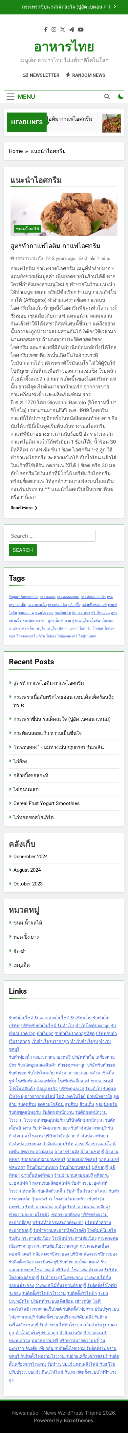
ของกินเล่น (63, 613)
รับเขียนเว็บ (81, 1017)
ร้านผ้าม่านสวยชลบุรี (73, 1175)
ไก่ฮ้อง (51, 636)
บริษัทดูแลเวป (71, 1088)
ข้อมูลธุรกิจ (47, 1088)
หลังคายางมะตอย (72, 1072)
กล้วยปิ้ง (74, 605)
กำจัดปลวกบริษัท (58, 1143)
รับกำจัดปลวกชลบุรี (89, 1128)
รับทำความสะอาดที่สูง (45, 1206)
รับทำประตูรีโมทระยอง (61, 1277)
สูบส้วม (71, 1104)
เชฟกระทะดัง (29, 258)
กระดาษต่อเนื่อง (36, 1238)
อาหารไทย (64, 46)
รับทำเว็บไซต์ (21, 1017)
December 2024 (30, 857)
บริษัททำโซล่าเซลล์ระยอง (79, 1269)
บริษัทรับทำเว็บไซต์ (39, 1025)
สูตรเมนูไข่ (80, 620)
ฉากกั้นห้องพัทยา (37, 1175)
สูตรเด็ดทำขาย (59, 620)
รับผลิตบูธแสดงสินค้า (37, 1065)
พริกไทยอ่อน (100, 613)
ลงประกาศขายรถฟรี (52, 1057)
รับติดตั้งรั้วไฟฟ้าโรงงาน (44, 1293)
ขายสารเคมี (102, 1080)
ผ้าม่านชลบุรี (92, 1151)
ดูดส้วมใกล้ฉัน (50, 1104)
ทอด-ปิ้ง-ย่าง (26, 937)
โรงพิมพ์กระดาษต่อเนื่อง (74, 1238)
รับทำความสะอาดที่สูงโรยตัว (59, 1230)
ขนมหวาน (26, 613)
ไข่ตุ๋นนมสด (87, 636)
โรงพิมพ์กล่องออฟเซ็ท (35, 1080)
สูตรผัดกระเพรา (34, 620)
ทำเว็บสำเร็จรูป (84, 1041)
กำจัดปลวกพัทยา (92, 1135)
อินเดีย (32, 1348)
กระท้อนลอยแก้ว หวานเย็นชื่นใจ (68, 8)
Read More (22, 507)
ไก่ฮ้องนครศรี (67, 636)
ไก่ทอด (98, 628)
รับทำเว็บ (65, 1025)
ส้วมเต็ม (86, 1104)
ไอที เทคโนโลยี (71, 1096)
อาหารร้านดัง (66, 1151)
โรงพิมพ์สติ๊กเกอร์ (73, 1080)
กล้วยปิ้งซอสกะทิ (94, 605)
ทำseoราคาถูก (72, 1065)
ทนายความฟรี (45, 1340)
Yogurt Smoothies (23, 597)
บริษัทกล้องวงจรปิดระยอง (93, 1253)
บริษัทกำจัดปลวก (59, 1135)
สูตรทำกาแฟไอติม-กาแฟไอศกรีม (52, 119)
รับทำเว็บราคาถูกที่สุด (75, 1033)
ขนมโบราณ (44, 613)
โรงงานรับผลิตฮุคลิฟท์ (49, 1183)
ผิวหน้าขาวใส (99, 1096)
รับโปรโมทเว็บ (41, 1072)
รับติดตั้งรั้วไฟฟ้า (82, 1293)
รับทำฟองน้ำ (20, 1057)
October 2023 (28, 884)
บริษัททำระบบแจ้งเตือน (52, 1301)
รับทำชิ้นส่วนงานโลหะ (87, 1191)
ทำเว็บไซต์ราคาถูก (92, 1025)
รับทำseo (18, 1072)
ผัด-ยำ (20, 951)
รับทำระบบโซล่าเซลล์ (79, 1261)
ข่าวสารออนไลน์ (39, 1096)
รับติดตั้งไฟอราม (78, 1309)
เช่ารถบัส (83, 1301)
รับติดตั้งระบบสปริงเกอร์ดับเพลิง (64, 1316)
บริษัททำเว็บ (83, 1057)
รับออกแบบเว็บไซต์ (52, 1017)
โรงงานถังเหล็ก (23, 1191)
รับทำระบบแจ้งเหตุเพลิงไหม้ (73, 1364)
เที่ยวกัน (47, 1348)
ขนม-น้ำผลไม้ (27, 229)
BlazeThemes (78, 1420)
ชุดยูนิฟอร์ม (106, 1104)
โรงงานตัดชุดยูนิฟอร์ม (44, 1120)
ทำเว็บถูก (45, 1033)
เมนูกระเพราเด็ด (21, 628)
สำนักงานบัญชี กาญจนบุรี (83, 1332)
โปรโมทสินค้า (22, 1088)
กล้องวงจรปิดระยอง (51, 1253)
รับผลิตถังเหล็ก (51, 1191)
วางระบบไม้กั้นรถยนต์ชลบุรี (60, 1285)
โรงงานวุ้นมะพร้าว (70, 1198)
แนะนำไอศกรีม (80, 628)
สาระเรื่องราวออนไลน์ (95, 1143)
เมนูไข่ (40, 628)
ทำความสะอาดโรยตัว (29, 1214)
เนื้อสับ (95, 620)
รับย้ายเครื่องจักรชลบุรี (87, 1356)
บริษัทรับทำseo (101, 1065)
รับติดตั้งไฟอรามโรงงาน (43, 1356)
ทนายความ (19, 1340)
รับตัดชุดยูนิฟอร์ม (25, 1112)
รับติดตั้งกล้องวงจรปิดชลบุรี (33, 1261)
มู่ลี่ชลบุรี (100, 1167)
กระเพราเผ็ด (57, 605)
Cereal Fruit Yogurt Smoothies (46, 803)
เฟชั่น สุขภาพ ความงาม (31, 1151)
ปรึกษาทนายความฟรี (79, 1340)
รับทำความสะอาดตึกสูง (88, 1206)
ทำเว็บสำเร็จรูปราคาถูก (36, 1332)
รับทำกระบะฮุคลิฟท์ (89, 1183)
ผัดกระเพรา (81, 613)
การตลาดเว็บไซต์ (46, 1309)
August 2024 (27, 870)
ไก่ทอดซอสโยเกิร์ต (31, 636)
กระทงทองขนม (68, 597)
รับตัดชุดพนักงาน (58, 1112)
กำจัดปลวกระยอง (25, 1143)
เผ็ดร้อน (107, 620)
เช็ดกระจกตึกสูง (65, 1214)
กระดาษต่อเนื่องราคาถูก (56, 1246)
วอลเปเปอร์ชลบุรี (82, 1159)
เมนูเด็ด (21, 965)
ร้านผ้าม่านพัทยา (42, 1167)
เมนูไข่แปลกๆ (57, 628)
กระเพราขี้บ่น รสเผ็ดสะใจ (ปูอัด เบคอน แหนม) (62, 719)
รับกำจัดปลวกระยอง (51, 1128)
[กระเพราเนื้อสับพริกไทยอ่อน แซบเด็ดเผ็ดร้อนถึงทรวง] (112, 126)
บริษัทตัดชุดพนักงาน (85, 1120)
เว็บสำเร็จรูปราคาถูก (50, 1041)
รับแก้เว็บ (93, 1088)
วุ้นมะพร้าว (42, 1198)
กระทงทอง (47, 597)
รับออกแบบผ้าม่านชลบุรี (43, 1159)
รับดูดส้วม (27, 1104)
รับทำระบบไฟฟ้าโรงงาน (61, 1324)
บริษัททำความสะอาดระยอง (57, 1222)
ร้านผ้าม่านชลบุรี (75, 1167)
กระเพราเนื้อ (37, 605)
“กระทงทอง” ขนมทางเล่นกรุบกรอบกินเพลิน (58, 747)
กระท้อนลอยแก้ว (93, 597)
